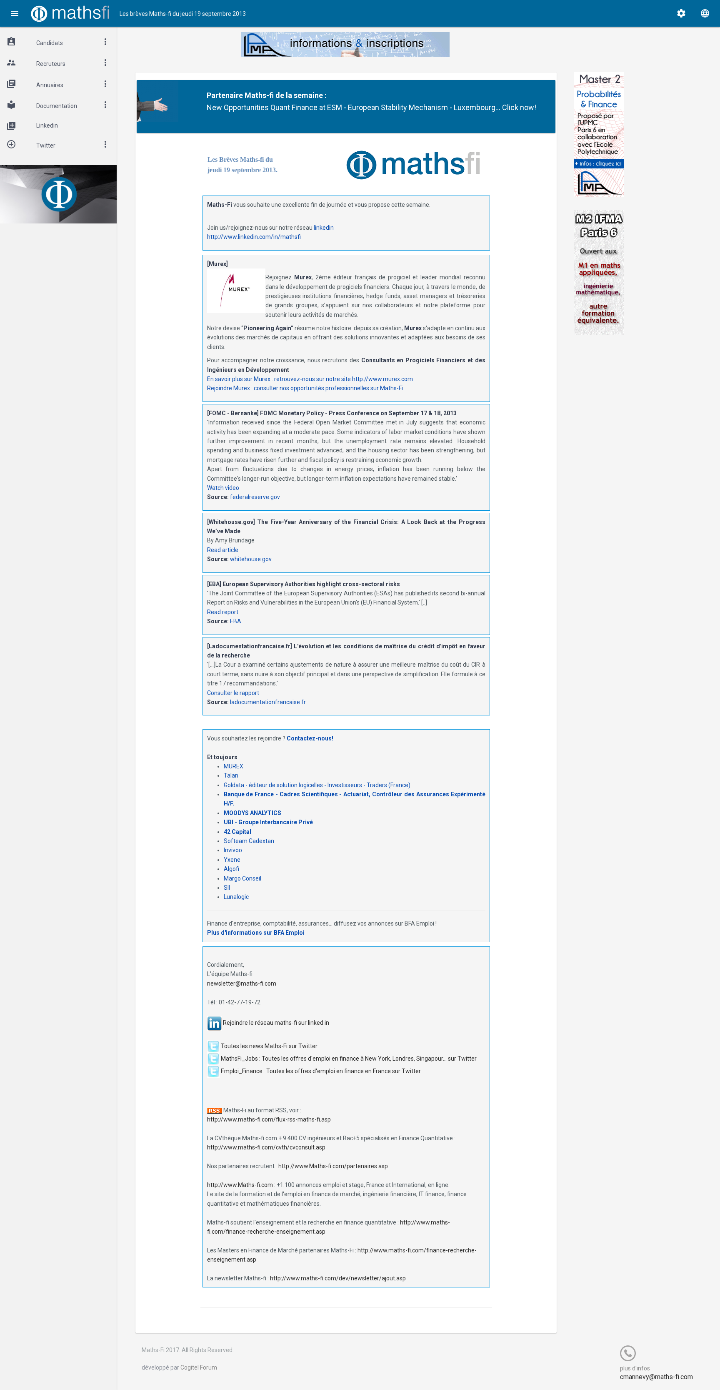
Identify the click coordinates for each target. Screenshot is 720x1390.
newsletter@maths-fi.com (241, 983)
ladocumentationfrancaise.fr (268, 702)
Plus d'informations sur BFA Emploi (256, 932)
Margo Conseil (242, 878)
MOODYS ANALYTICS (252, 813)
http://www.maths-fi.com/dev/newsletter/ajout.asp (338, 1278)
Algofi (231, 869)
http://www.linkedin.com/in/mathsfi (254, 236)
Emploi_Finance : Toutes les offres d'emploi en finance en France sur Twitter (321, 1070)
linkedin (324, 227)
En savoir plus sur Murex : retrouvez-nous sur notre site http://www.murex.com (310, 379)
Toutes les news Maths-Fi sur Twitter (269, 1045)
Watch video (223, 487)
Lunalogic (236, 896)
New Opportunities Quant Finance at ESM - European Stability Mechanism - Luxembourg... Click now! (371, 107)
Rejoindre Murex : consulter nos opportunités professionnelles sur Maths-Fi (305, 388)
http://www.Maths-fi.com (240, 1185)
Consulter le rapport (233, 693)
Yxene (232, 859)
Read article (222, 550)
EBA (235, 621)
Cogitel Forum (198, 1367)
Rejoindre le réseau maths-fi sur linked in (276, 1022)
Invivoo (233, 850)
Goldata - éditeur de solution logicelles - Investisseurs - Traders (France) (317, 785)
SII (227, 887)
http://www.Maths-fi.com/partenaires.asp (333, 1166)
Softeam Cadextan (249, 841)
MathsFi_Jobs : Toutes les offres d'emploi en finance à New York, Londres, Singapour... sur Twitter (349, 1058)
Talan (231, 775)
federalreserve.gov (255, 497)
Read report (222, 612)
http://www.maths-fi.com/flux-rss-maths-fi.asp (269, 1119)
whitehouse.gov (251, 559)
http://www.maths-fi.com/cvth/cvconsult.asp (266, 1147)
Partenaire (225, 95)
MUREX (233, 766)
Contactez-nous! (310, 738)
